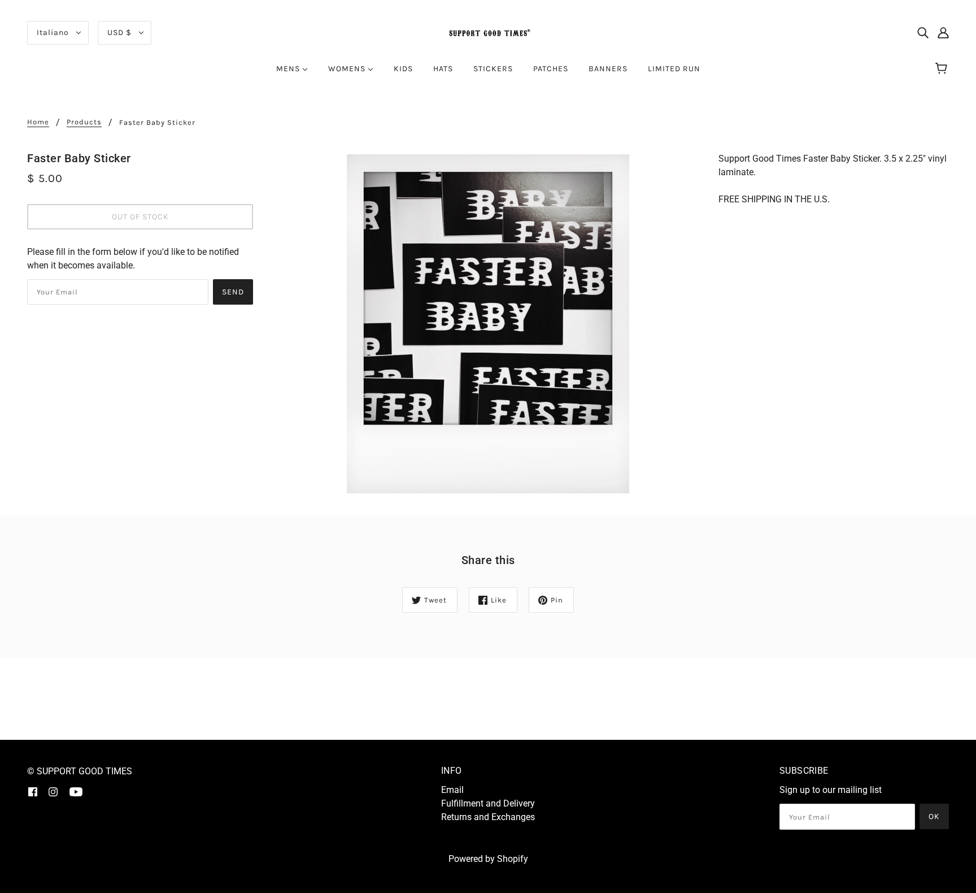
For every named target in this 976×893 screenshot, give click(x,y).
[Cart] (943, 68)
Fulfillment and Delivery (488, 803)
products (84, 122)
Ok (934, 816)
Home (38, 122)
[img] (923, 32)
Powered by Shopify (488, 858)
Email (452, 789)
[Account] (943, 32)
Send (233, 292)
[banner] (488, 32)
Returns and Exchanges (488, 817)
